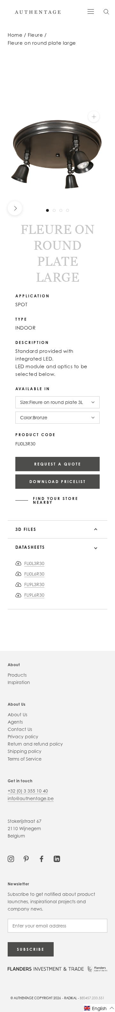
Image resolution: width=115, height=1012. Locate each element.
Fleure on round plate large (42, 43)
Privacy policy (23, 736)
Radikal (70, 998)
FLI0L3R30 (34, 563)
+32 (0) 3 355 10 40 (28, 790)
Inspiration (19, 682)
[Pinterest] (26, 858)
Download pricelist (57, 481)
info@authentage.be (31, 798)
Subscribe (30, 949)
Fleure (35, 35)
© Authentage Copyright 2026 (36, 998)
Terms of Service (25, 759)
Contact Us (20, 729)
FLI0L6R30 (34, 574)
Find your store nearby (55, 500)
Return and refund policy (35, 744)
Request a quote (57, 464)
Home (15, 35)
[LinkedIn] (57, 858)
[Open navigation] (91, 11)
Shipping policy (25, 751)
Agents (15, 722)
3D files (25, 529)
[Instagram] (11, 858)
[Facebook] (41, 858)
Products (17, 675)
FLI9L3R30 (34, 584)
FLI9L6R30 (34, 595)
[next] (15, 208)
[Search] (106, 11)
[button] (99, 1008)
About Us (17, 714)
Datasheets (30, 547)
